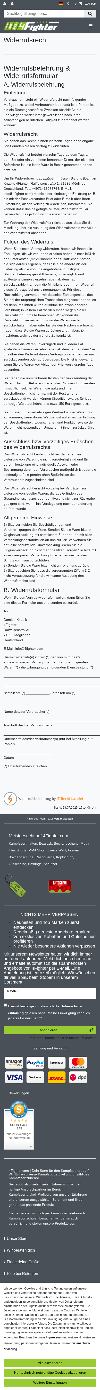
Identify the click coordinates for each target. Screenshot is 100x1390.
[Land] (60, 4)
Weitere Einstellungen (50, 1382)
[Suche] (90, 14)
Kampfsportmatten (23, 843)
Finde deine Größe (23, 1262)
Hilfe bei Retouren (22, 1274)
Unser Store (17, 1239)
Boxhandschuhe (66, 843)
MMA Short (36, 850)
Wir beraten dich (21, 1250)
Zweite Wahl (56, 850)
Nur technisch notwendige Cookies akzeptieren (50, 1372)
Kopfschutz (64, 857)
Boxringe (35, 864)
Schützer (50, 864)
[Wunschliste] (68, 4)
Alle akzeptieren (50, 1363)
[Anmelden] (5, 4)
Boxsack (45, 843)
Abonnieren (48, 1030)
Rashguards (44, 857)
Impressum (54, 1337)
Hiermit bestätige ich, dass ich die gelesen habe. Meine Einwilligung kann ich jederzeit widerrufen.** (49, 1012)
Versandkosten (63, 818)
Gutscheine (17, 864)
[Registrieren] (13, 4)
